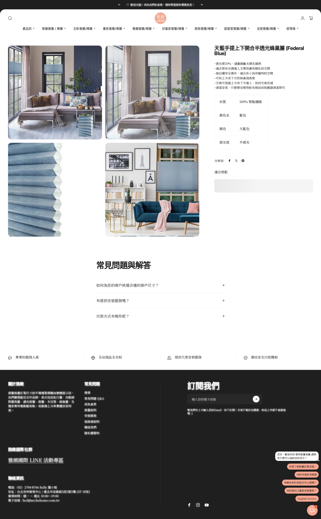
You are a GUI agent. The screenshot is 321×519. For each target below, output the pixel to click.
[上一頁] (119, 4)
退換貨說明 (91, 421)
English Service (307, 498)
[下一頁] (201, 4)
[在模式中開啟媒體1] (55, 92)
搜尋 (87, 392)
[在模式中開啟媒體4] (152, 190)
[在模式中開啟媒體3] (55, 190)
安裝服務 (90, 415)
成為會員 (90, 404)
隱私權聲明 (91, 433)
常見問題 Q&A (94, 398)
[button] (312, 510)
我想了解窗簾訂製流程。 (303, 466)
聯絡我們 (90, 427)
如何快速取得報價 (307, 474)
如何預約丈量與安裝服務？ (302, 490)
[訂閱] (256, 399)
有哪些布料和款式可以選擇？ (300, 482)
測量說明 (90, 410)
